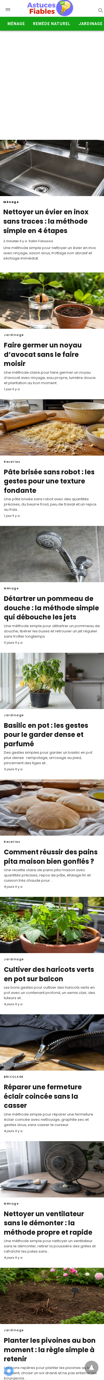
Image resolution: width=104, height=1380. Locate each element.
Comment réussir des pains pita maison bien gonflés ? (51, 856)
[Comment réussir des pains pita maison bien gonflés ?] (52, 807)
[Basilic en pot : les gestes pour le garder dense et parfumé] (52, 681)
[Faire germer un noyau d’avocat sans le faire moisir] (52, 300)
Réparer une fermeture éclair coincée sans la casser (43, 1096)
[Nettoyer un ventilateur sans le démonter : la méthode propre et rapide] (52, 1169)
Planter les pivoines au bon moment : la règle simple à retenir (50, 1349)
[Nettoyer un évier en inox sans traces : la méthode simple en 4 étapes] (52, 168)
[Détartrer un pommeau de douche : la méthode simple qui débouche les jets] (52, 554)
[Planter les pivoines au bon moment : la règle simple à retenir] (52, 1296)
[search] (100, 10)
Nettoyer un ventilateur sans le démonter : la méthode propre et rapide (48, 1223)
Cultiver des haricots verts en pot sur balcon (49, 974)
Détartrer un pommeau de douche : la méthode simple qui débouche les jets (51, 608)
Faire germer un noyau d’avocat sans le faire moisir (43, 354)
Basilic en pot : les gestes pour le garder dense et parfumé (46, 734)
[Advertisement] (52, 85)
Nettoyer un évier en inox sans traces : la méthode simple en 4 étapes (45, 221)
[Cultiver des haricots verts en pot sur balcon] (52, 925)
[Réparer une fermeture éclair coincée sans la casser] (52, 1042)
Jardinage (90, 24)
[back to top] (91, 1367)
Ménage (16, 24)
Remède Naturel (51, 24)
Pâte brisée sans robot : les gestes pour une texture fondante (49, 481)
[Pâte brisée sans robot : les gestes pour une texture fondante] (52, 427)
